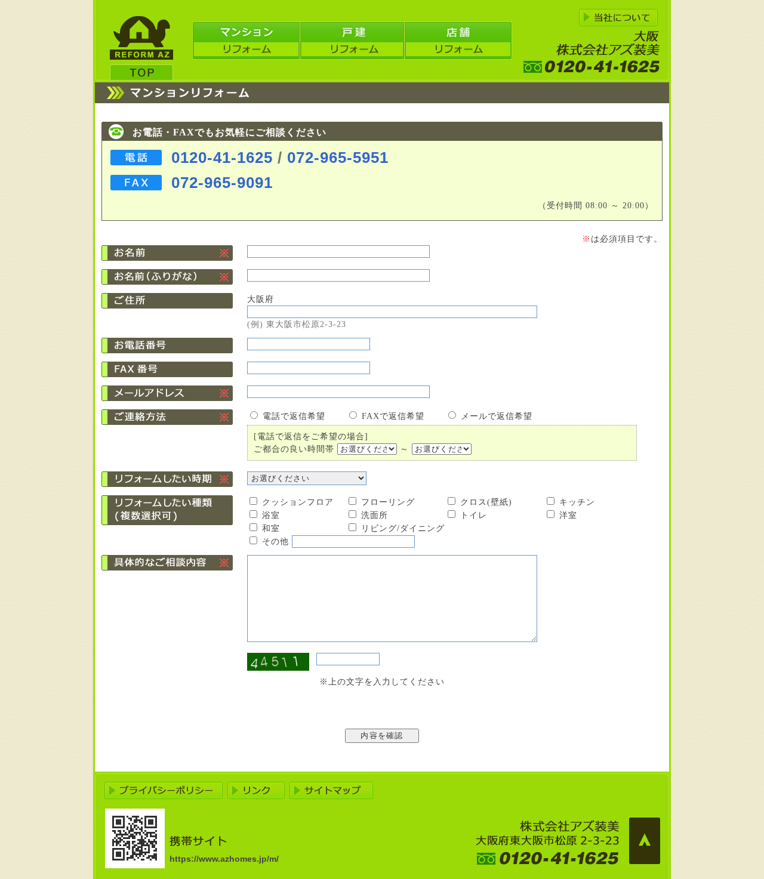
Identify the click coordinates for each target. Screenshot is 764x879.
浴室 (271, 515)
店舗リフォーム (458, 40)
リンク (256, 790)
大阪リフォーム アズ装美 (141, 48)
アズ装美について (618, 17)
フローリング (388, 502)
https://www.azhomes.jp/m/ (224, 858)
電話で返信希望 (294, 416)
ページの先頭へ (644, 841)
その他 (275, 541)
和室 (271, 528)
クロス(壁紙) (486, 502)
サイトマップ (331, 790)
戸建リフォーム (352, 40)
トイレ (473, 515)
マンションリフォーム (246, 40)
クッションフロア (298, 502)
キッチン (577, 502)
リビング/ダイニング (403, 528)
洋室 (568, 515)
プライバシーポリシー (163, 790)
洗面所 (374, 515)
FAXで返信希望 (393, 416)
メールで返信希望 (496, 416)
